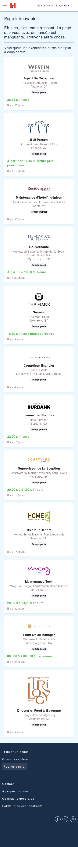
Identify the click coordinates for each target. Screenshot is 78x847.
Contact (8, 784)
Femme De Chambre (38, 415)
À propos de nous (15, 791)
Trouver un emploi (16, 752)
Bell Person (39, 139)
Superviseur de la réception (39, 468)
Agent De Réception (39, 78)
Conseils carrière (15, 759)
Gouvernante (39, 247)
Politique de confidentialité (22, 806)
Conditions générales (18, 798)
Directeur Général (39, 530)
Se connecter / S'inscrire (52, 5)
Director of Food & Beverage (39, 710)
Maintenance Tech (39, 581)
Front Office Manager (39, 635)
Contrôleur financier (39, 365)
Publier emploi (15, 766)
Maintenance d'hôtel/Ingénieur (39, 197)
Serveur (39, 312)
